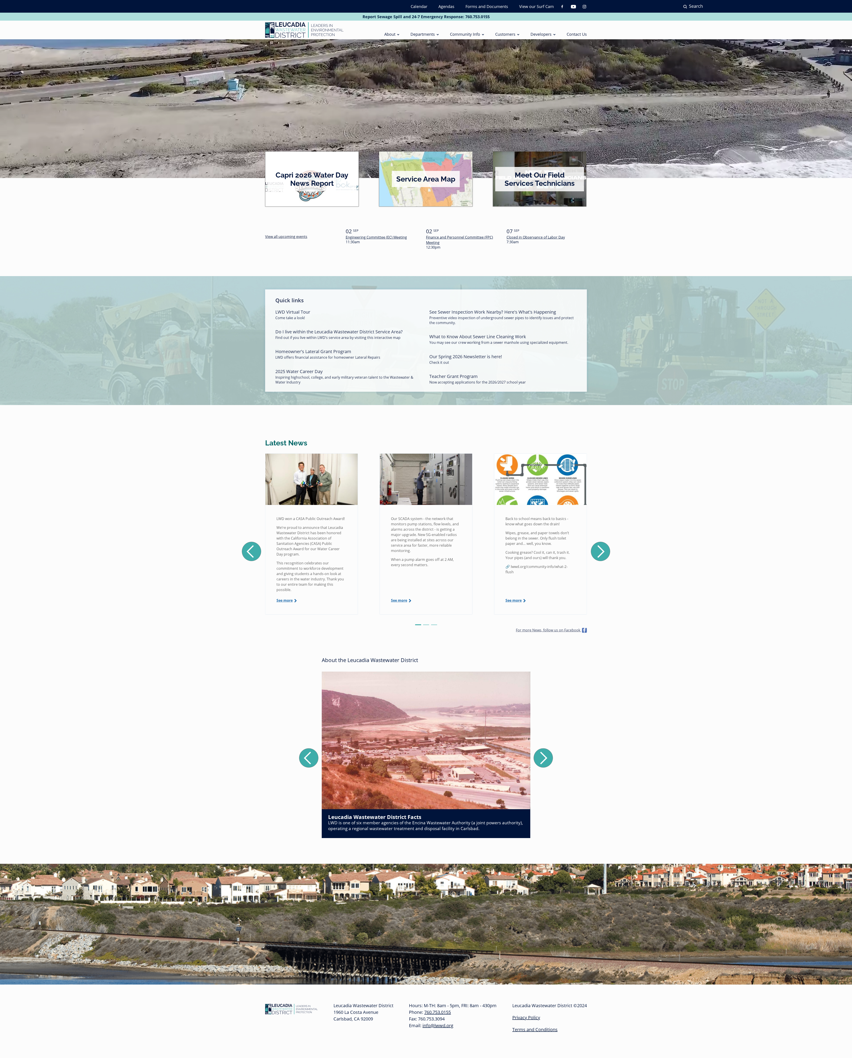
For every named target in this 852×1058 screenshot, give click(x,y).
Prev (251, 551)
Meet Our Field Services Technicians (540, 179)
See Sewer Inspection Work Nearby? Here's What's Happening (492, 312)
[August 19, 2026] (426, 479)
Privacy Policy (526, 1017)
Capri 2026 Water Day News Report (312, 179)
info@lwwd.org (437, 1025)
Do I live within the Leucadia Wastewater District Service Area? (339, 332)
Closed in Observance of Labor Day (536, 237)
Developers (541, 34)
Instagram (584, 6)
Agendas (446, 6)
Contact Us (577, 34)
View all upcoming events (286, 236)
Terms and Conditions (535, 1029)
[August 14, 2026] (540, 479)
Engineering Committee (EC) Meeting (376, 237)
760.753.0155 (477, 16)
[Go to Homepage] (304, 30)
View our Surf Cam (536, 6)
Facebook (562, 6)
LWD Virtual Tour (292, 312)
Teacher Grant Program (453, 376)
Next (600, 551)
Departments (422, 34)
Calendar (419, 6)
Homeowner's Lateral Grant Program (313, 351)
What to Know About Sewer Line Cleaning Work (477, 337)
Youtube (573, 6)
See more (284, 600)
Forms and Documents (486, 6)
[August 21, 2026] (311, 479)
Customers (505, 34)
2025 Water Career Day (299, 371)
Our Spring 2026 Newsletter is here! (465, 357)
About (389, 34)
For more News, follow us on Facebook (548, 630)
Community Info (465, 34)
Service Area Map (425, 179)
